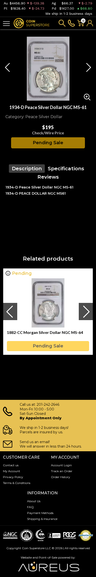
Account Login (61, 465)
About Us (33, 501)
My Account (11, 471)
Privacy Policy (13, 477)
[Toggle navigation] (6, 23)
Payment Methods (40, 513)
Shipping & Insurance (42, 519)
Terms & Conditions (16, 483)
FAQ (30, 507)
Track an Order (61, 471)
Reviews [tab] (48, 177)
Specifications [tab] (66, 169)
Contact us (10, 465)
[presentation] (10, 311)
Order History (60, 477)
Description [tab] (27, 169)
